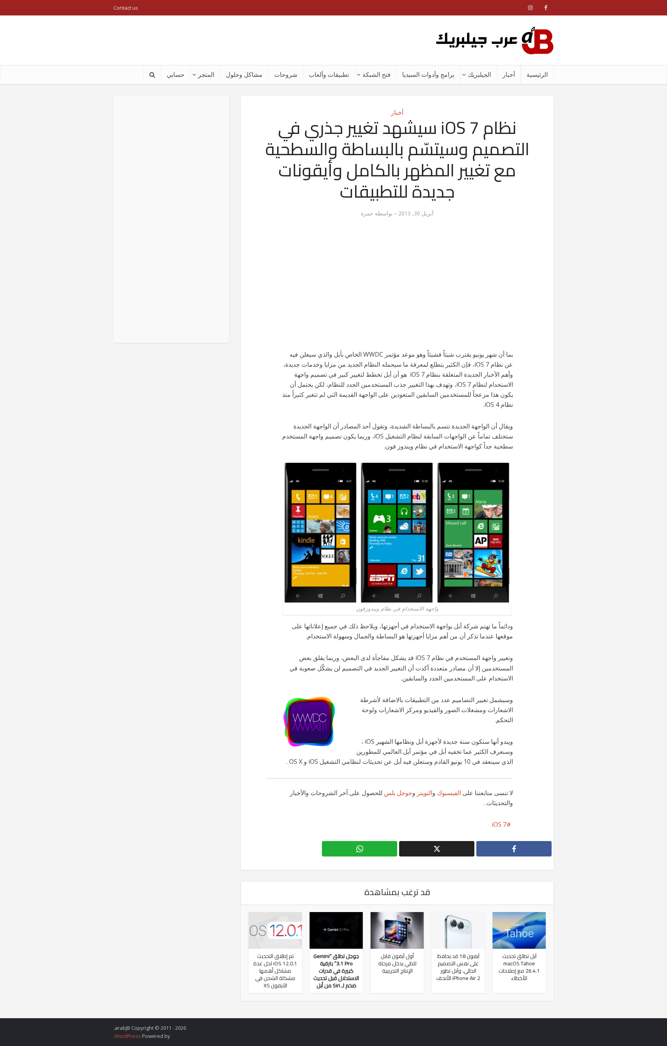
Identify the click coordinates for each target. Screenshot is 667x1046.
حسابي (176, 74)
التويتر (424, 793)
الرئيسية (537, 74)
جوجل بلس (398, 793)
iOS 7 (499, 824)
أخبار (509, 74)
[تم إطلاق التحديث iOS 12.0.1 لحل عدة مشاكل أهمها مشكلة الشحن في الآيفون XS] (275, 929)
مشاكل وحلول (244, 74)
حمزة (367, 213)
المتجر (206, 74)
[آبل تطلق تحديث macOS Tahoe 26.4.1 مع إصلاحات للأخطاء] (519, 929)
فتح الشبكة (376, 74)
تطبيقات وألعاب (329, 74)
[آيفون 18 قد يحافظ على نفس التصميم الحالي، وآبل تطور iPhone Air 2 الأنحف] (458, 929)
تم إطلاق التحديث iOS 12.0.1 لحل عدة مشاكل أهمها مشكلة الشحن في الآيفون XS (275, 970)
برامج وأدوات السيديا (428, 74)
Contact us (125, 7)
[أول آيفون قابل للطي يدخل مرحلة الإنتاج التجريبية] (397, 929)
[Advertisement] (253, 40)
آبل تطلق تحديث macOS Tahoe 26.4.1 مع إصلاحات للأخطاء (519, 967)
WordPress (128, 1035)
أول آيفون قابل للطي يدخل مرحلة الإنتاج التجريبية (397, 963)
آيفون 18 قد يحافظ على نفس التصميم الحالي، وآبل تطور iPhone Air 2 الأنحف (458, 967)
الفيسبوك (449, 793)
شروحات (285, 74)
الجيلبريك (479, 74)
